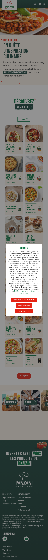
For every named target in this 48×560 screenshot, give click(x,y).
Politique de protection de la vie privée (26, 292)
